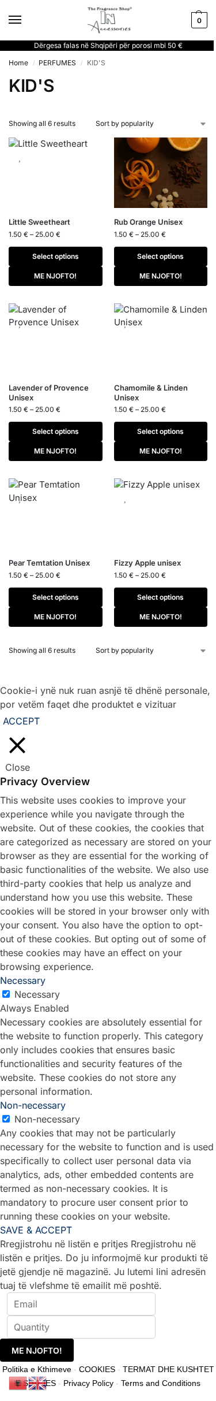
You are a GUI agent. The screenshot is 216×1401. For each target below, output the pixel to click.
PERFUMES (57, 62)
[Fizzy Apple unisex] (161, 513)
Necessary (37, 994)
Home (18, 62)
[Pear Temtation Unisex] (56, 513)
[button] (197, 20)
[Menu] (26, 20)
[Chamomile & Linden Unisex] (161, 338)
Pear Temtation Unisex (49, 562)
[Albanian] (18, 1382)
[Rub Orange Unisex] (161, 173)
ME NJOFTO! (55, 276)
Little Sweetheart (39, 221)
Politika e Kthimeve (36, 1369)
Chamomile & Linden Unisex (151, 392)
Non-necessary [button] (33, 1105)
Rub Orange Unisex (148, 221)
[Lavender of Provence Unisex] (56, 338)
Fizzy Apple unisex (147, 562)
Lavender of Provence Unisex (49, 392)
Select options (55, 256)
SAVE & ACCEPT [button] (36, 1230)
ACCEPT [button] (21, 721)
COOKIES (97, 1369)
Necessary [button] (23, 980)
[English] (38, 1382)
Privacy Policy (88, 1383)
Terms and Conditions (160, 1383)
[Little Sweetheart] (56, 173)
